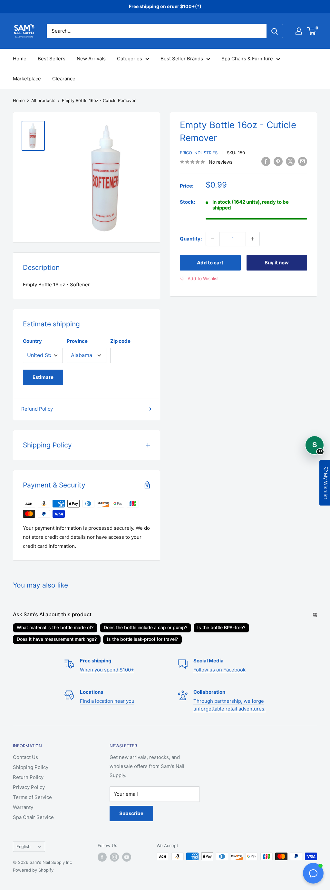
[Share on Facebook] (265, 161)
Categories (129, 59)
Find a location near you (107, 701)
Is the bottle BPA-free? (221, 627)
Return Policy (28, 777)
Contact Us (25, 757)
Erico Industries (199, 152)
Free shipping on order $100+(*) (165, 6)
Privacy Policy (29, 787)
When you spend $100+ (107, 670)
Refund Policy (37, 409)
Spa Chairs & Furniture (247, 59)
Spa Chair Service (33, 817)
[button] (199, 279)
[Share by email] (302, 161)
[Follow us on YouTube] (126, 857)
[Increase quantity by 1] (252, 239)
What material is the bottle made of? (55, 627)
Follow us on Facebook (219, 670)
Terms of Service (32, 797)
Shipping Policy (30, 767)
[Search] (275, 31)
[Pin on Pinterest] (278, 161)
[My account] (299, 31)
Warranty (23, 807)
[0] (312, 31)
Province (77, 341)
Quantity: (191, 239)
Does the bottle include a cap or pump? (145, 627)
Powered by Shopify (33, 870)
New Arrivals (91, 59)
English (23, 846)
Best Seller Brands (181, 59)
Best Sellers (51, 59)
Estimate (43, 377)
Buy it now (277, 263)
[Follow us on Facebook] (102, 857)
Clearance (63, 79)
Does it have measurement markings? (57, 639)
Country (32, 341)
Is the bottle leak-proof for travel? (142, 639)
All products (43, 100)
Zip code (120, 341)
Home (19, 59)
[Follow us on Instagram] (114, 857)
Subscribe (131, 813)
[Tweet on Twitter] (290, 161)
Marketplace (27, 79)
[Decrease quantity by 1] (212, 239)
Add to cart (210, 263)
